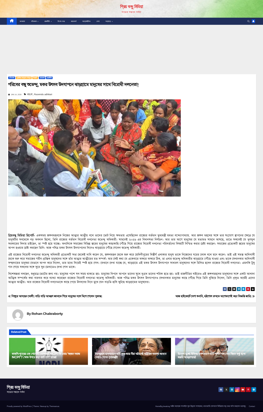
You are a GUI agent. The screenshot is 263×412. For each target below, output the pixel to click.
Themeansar (54, 406)
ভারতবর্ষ (73, 21)
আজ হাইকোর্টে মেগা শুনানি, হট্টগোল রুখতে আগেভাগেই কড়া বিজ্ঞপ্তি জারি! (213, 296)
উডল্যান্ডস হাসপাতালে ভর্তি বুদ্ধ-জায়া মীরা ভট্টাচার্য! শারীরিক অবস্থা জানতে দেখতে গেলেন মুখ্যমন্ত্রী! (130, 355)
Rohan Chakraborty (47, 314)
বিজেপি (35, 78)
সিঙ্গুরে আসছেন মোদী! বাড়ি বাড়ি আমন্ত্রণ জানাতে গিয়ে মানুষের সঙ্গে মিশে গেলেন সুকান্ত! (56, 296)
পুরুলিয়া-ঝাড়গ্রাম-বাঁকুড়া (24, 78)
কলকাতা (22, 21)
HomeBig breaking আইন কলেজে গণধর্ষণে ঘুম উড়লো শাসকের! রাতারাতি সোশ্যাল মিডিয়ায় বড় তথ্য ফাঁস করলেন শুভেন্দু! (200, 406)
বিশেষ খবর (61, 21)
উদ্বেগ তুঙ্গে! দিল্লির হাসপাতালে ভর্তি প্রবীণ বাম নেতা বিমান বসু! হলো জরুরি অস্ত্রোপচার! (211, 355)
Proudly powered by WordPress (19, 406)
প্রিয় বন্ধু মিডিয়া (131, 6)
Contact (252, 406)
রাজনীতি (48, 21)
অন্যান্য (108, 21)
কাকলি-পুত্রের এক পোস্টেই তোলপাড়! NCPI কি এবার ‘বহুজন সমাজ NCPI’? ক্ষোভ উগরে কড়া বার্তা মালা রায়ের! (46, 355)
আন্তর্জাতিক (86, 21)
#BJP (30, 94)
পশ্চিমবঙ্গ (34, 21)
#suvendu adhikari (43, 94)
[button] (248, 21)
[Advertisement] (131, 45)
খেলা (97, 21)
